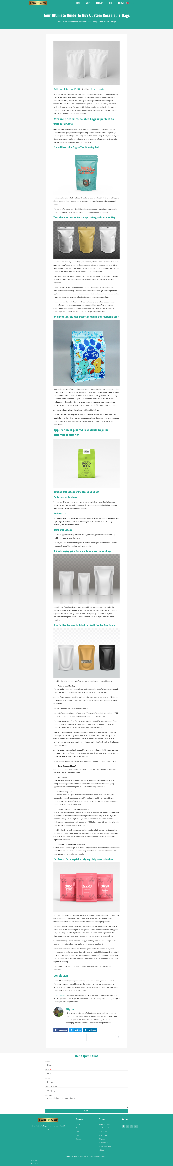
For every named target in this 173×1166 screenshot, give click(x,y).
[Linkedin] (127, 1126)
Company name (51, 1087)
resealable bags (69, 22)
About (88, 3)
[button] (60, 1030)
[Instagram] (131, 1126)
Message (48, 1095)
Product (99, 3)
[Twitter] (136, 1126)
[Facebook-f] (123, 1126)
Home (78, 3)
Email (47, 1070)
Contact (121, 3)
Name (47, 1061)
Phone (47, 1078)
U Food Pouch (60, 995)
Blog (110, 3)
